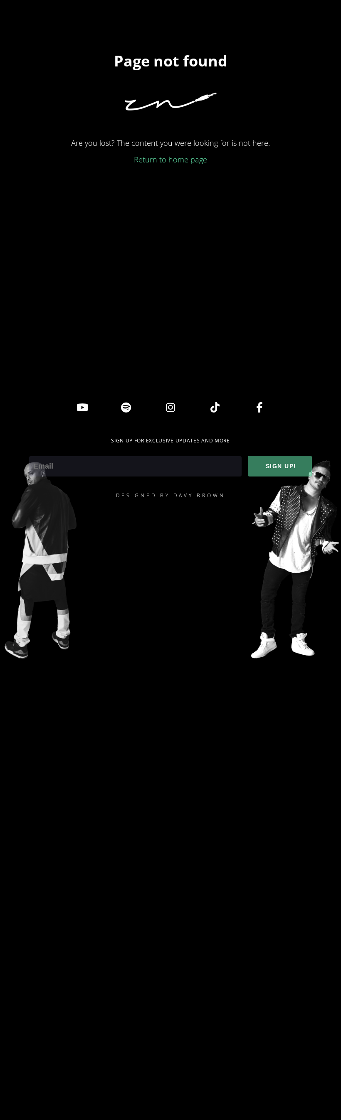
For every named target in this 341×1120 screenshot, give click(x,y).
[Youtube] (81, 407)
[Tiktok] (215, 407)
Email (38, 450)
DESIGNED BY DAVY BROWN (170, 495)
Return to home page (170, 160)
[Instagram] (170, 407)
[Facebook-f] (259, 407)
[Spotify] (126, 407)
